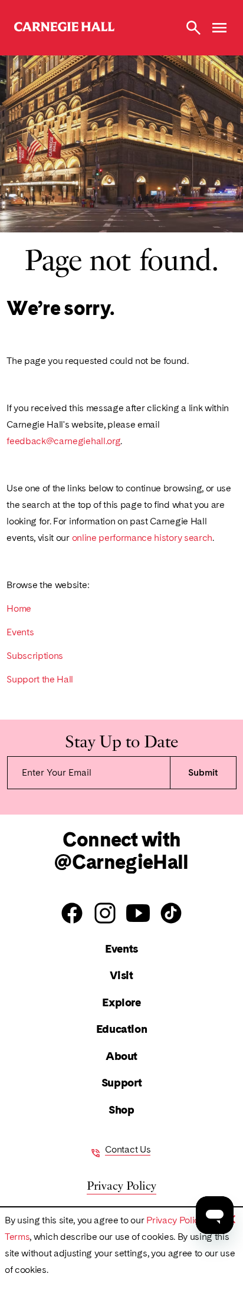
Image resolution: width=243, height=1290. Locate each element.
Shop (121, 1110)
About (121, 1056)
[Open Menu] (219, 27)
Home (18, 608)
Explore (121, 1002)
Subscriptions (34, 655)
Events (20, 632)
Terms (17, 1236)
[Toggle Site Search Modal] (193, 27)
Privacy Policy (175, 1220)
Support (121, 1082)
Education (121, 1029)
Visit (121, 975)
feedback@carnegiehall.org (63, 441)
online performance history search (142, 538)
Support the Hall (39, 679)
